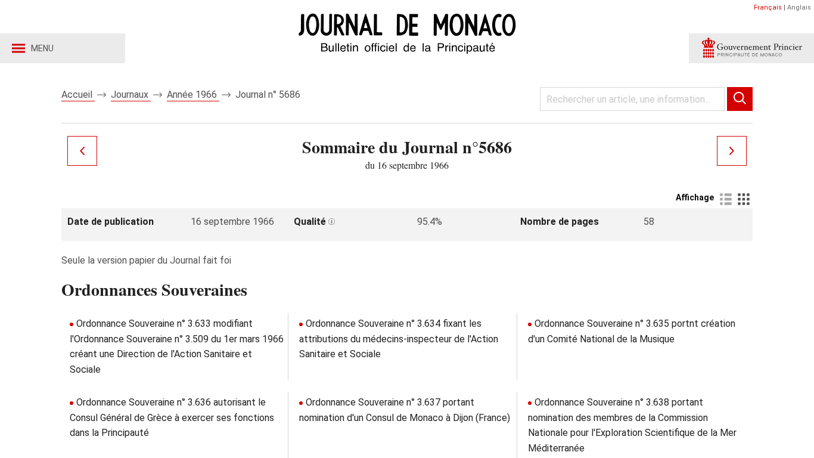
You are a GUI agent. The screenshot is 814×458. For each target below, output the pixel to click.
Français (768, 7)
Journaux (131, 94)
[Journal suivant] (732, 151)
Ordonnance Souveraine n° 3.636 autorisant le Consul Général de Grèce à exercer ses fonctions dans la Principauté (172, 417)
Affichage (695, 197)
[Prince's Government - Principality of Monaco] (751, 48)
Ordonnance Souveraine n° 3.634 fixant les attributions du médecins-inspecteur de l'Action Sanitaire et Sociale (398, 339)
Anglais (799, 7)
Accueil (78, 94)
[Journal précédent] (82, 151)
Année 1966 (193, 94)
